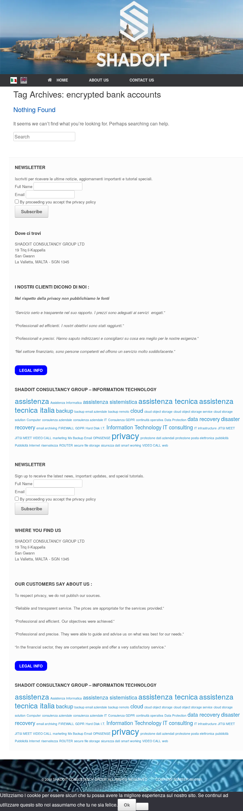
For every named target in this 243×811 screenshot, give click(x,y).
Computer (34, 420)
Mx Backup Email (80, 438)
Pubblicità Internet (27, 445)
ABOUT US (99, 80)
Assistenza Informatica (66, 402)
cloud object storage (158, 411)
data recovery (204, 419)
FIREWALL (66, 428)
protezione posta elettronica (194, 438)
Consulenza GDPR (121, 420)
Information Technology (134, 427)
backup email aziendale (90, 411)
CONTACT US (142, 80)
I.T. (103, 428)
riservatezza (49, 445)
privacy (125, 435)
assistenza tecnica (168, 401)
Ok (127, 805)
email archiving (46, 428)
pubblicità (221, 438)
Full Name (23, 186)
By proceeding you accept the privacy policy (57, 202)
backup (64, 410)
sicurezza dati (110, 445)
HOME (62, 80)
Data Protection (175, 420)
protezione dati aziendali (157, 438)
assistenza (32, 401)
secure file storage (87, 445)
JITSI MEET (226, 428)
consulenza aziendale (57, 420)
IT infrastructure (205, 428)
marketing (60, 438)
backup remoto (118, 411)
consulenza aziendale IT (90, 420)
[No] (142, 806)
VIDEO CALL (151, 445)
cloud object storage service (193, 411)
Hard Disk (93, 428)
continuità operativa (149, 420)
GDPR (79, 428)
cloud (136, 410)
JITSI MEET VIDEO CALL (33, 438)
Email (20, 194)
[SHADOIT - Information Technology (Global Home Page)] (121, 37)
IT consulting (178, 427)
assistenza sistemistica (110, 401)
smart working (131, 445)
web (165, 445)
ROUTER (66, 445)
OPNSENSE (102, 438)
